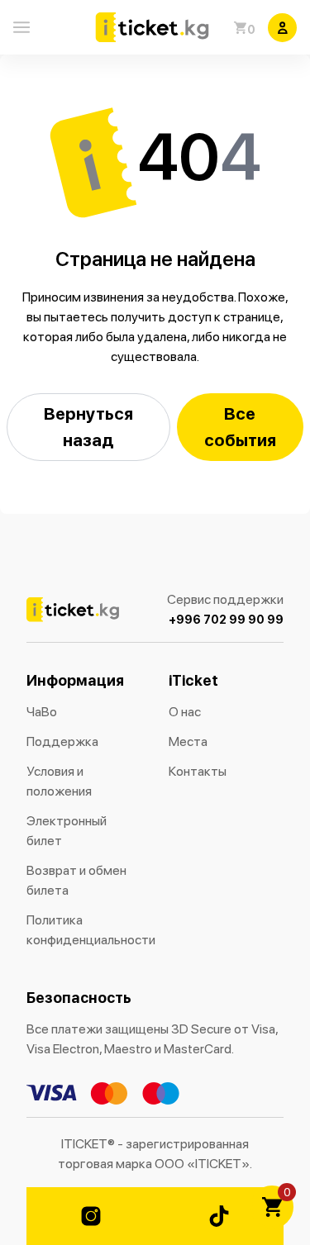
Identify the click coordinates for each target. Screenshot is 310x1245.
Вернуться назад (88, 426)
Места (188, 741)
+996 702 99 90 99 (226, 619)
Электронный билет (66, 830)
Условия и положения (59, 781)
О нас (185, 712)
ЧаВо (41, 712)
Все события (240, 426)
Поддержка (62, 741)
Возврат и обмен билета (76, 880)
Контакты (198, 771)
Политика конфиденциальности (84, 930)
